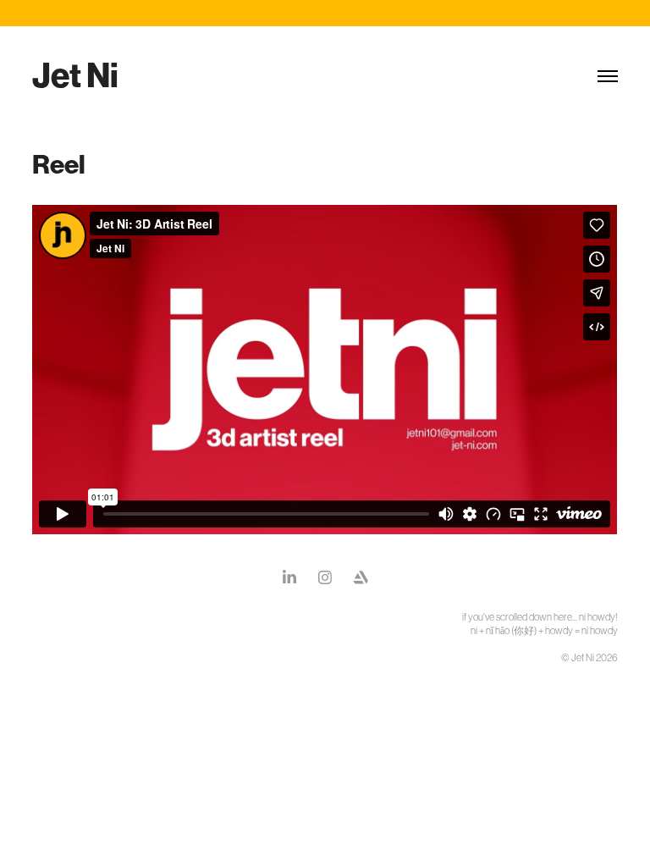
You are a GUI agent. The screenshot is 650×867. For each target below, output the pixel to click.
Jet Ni (75, 76)
